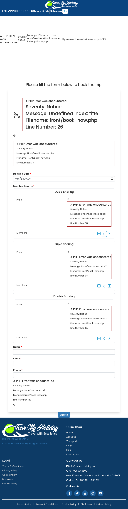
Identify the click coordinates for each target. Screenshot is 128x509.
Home (69, 432)
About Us (71, 436)
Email (17, 358)
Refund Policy (9, 483)
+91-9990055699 (15, 11)
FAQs (69, 445)
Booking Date (22, 173)
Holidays (37, 11)
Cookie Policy (9, 474)
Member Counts (23, 186)
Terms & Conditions (13, 466)
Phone (17, 370)
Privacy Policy (9, 470)
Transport (57, 11)
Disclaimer (8, 479)
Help (46, 11)
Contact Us (72, 454)
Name (17, 347)
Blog (65, 11)
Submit (64, 414)
